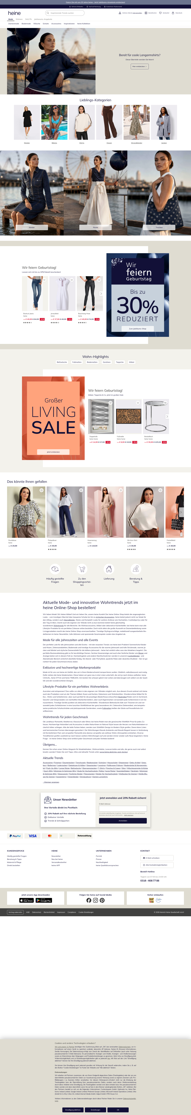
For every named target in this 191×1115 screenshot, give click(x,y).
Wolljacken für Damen (128, 774)
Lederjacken (62, 765)
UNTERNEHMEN (104, 851)
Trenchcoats (81, 762)
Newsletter (56, 856)
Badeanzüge (92, 762)
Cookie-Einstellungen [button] (86, 912)
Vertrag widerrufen (15, 912)
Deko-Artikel (135, 762)
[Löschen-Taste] (82, 13)
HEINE (55, 851)
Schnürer (102, 762)
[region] (95, 1077)
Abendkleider (69, 620)
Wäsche (36, 23)
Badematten (92, 362)
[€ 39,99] (66, 512)
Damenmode (13, 23)
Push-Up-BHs (52, 768)
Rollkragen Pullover (115, 765)
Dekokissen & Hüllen (77, 765)
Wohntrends (58, 625)
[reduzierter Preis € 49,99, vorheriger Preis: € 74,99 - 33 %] (90, 293)
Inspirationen (69, 23)
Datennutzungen (125, 1047)
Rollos (101, 771)
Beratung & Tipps (14, 859)
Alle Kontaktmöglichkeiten (156, 865)
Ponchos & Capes (113, 768)
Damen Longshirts (100, 777)
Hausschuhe (112, 762)
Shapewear (123, 762)
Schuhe (46, 23)
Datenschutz (36, 912)
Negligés (134, 771)
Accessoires (56, 23)
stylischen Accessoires (105, 617)
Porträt (99, 856)
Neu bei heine (57, 859)
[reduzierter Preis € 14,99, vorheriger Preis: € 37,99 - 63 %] (101, 416)
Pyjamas (57, 762)
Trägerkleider (73, 777)
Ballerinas (52, 765)
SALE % (28, 19)
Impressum (61, 912)
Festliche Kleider (76, 774)
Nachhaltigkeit (102, 862)
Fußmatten (76, 362)
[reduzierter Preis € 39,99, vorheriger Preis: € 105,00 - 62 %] (156, 416)
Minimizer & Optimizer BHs (65, 771)
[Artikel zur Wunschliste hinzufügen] (44, 280)
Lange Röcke (64, 768)
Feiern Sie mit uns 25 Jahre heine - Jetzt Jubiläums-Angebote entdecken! (95, 2)
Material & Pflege (14, 862)
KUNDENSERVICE (15, 851)
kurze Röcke (110, 771)
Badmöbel (122, 697)
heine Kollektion (83, 23)
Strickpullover (85, 777)
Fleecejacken (89, 774)
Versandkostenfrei (59, 862)
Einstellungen (95, 1110)
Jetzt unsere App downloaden (36, 895)
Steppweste (63, 774)
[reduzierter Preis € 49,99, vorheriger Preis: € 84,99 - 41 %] (35, 293)
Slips (124, 768)
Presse (98, 859)
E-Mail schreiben (151, 858)
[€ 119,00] (105, 512)
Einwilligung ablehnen (73, 1110)
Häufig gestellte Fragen (17, 856)
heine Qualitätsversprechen (107, 865)
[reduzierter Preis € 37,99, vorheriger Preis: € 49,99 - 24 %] (62, 293)
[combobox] (69, 13)
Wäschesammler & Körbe (137, 768)
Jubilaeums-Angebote (43, 19)
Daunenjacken (68, 762)
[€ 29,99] (26, 512)
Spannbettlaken (123, 771)
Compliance (72, 912)
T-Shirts (101, 768)
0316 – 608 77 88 (149, 880)
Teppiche (120, 362)
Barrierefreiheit (49, 912)
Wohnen (19, 19)
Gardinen (107, 362)
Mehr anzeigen (128, 815)
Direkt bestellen (13, 865)
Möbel (131, 362)
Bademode (26, 23)
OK (118, 1110)
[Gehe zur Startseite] (14, 13)
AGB (28, 912)
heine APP (56, 865)
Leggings (102, 765)
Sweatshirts (61, 777)
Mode (10, 19)
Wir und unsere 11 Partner (64, 1047)
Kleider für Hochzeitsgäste (107, 774)
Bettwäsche (62, 362)
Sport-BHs (48, 771)
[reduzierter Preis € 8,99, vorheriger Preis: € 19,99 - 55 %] (129, 416)
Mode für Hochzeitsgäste (87, 771)
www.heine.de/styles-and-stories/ (113, 752)
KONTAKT (145, 851)
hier (108, 1058)
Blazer (141, 653)
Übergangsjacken (89, 768)
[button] (101, 293)
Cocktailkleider (134, 656)
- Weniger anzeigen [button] (51, 782)
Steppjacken (92, 765)
